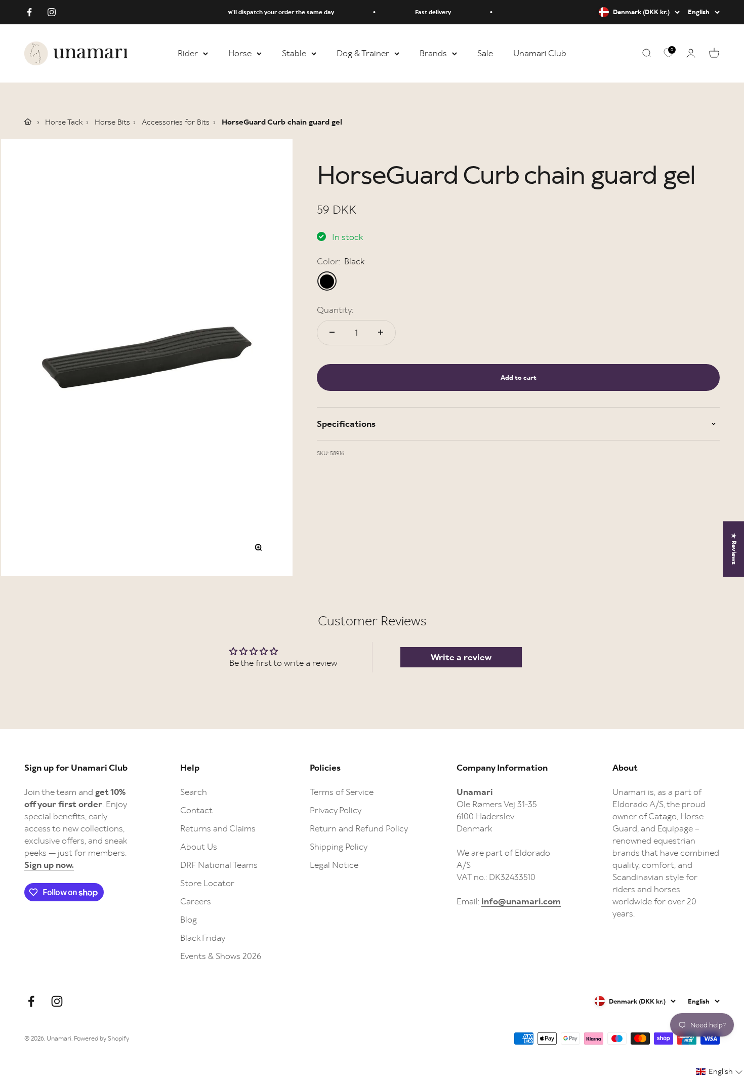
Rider (188, 53)
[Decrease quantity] (332, 332)
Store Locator (207, 883)
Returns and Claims (218, 828)
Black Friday (202, 937)
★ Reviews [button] (734, 549)
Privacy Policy (335, 810)
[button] (719, 1071)
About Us (198, 846)
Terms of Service (342, 791)
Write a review (461, 657)
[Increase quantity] (380, 332)
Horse (240, 53)
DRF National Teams (219, 864)
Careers (195, 901)
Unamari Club (539, 53)
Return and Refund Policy (359, 828)
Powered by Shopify (101, 1038)
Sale (485, 53)
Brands (433, 53)
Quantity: (335, 309)
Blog (188, 919)
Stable (294, 53)
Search (193, 791)
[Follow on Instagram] (52, 12)
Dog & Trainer (363, 53)
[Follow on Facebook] (29, 12)
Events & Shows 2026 (220, 956)
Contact (196, 810)
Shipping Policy (338, 846)
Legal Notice (334, 864)
